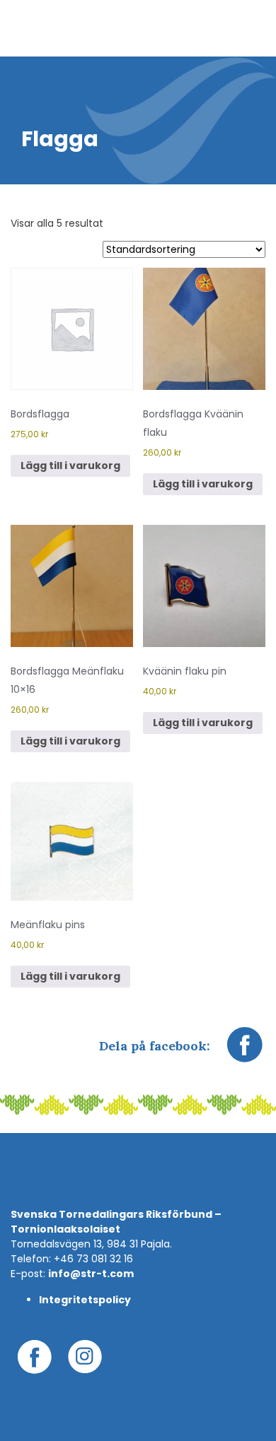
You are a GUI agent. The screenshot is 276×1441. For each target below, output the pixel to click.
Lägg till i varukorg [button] (70, 465)
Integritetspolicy (85, 1300)
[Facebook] (244, 1052)
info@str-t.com (91, 1274)
